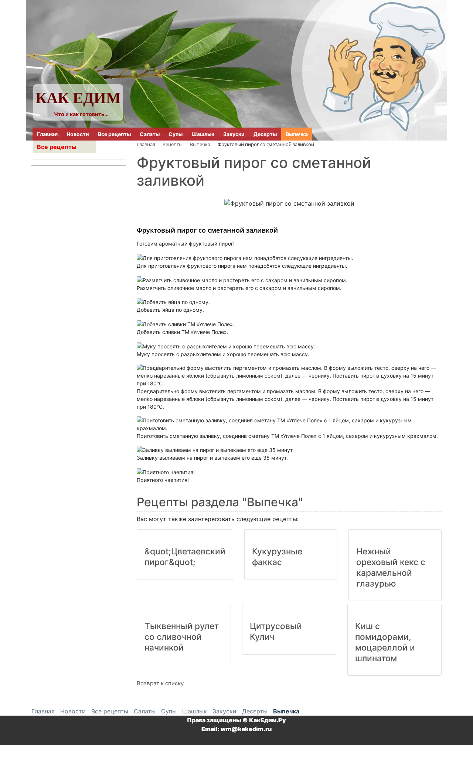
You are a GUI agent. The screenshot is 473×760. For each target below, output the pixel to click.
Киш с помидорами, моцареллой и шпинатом (385, 642)
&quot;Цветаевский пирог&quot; (184, 556)
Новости (78, 134)
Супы (176, 134)
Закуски (234, 134)
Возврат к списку (160, 683)
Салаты (150, 134)
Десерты (265, 134)
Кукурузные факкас (277, 556)
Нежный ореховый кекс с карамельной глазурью (390, 567)
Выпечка (297, 134)
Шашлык (202, 134)
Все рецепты (114, 134)
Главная (47, 134)
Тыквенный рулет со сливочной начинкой (181, 637)
